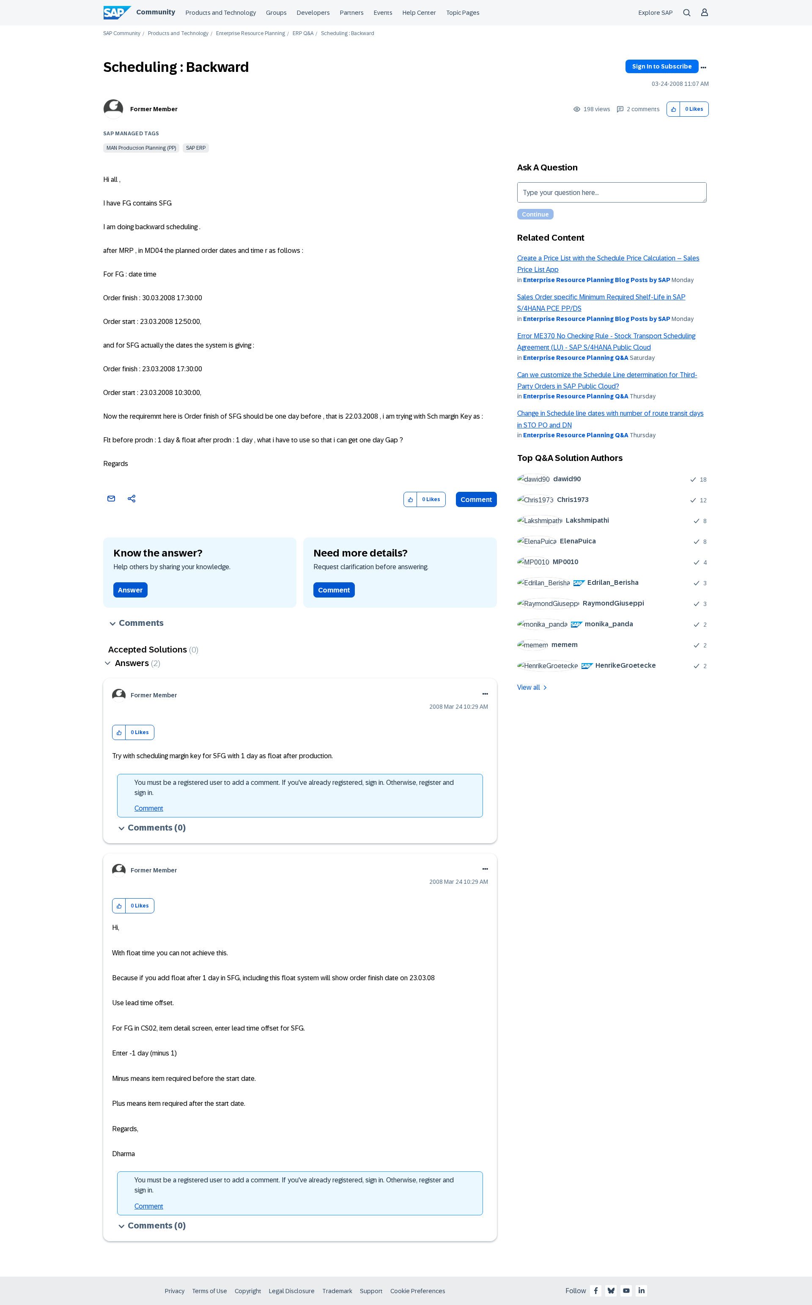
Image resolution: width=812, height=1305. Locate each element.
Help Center (419, 12)
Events (383, 12)
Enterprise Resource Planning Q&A (575, 357)
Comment (476, 499)
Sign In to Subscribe (662, 66)
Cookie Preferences (417, 1291)
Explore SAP (656, 12)
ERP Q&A (303, 33)
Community (155, 12)
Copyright (248, 1291)
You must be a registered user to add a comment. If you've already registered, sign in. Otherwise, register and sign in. (294, 787)
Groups (276, 12)
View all (528, 687)
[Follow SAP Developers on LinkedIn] (641, 1290)
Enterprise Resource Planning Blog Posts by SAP (596, 280)
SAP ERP (196, 148)
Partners (352, 12)
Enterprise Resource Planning (250, 33)
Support (371, 1291)
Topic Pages (463, 12)
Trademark (337, 1291)
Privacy (174, 1291)
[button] (673, 109)
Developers (313, 12)
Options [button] (703, 67)
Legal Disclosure (292, 1291)
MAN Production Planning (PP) (141, 148)
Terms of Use (209, 1291)
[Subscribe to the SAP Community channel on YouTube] (626, 1290)
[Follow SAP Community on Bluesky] (611, 1290)
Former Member (154, 109)
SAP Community (121, 33)
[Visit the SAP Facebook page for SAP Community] (596, 1290)
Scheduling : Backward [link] (347, 33)
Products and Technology (221, 12)
